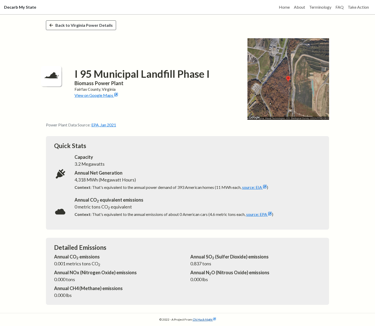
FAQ (339, 7)
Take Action (358, 7)
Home (284, 7)
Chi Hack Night (202, 319)
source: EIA (252, 187)
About (299, 7)
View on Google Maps (93, 95)
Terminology (320, 7)
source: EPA (256, 214)
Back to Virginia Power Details (84, 25)
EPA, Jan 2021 (103, 124)
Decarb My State (20, 7)
